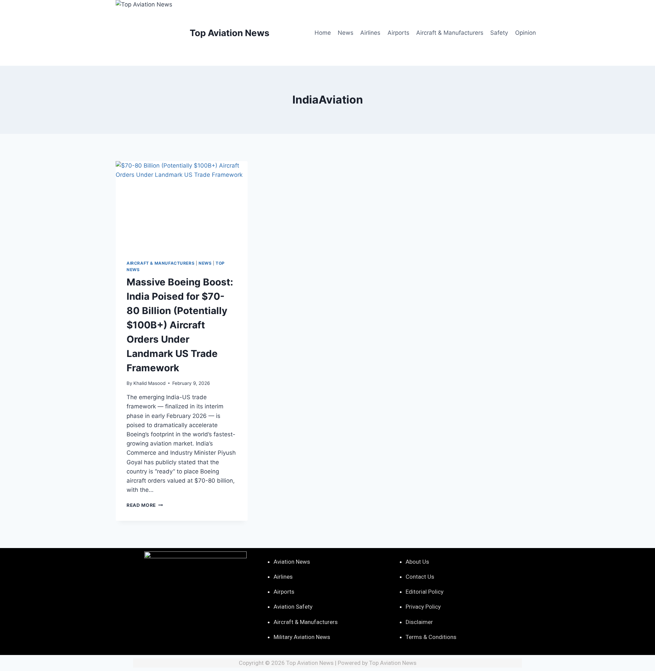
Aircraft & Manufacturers (449, 32)
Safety (499, 32)
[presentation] (182, 205)
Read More (145, 505)
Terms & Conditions (431, 637)
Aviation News (292, 561)
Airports (398, 32)
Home (323, 32)
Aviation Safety (293, 606)
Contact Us (420, 576)
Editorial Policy (424, 591)
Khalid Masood (149, 383)
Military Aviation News (302, 637)
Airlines (370, 32)
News (345, 32)
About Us (417, 561)
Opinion (525, 32)
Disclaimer (419, 622)
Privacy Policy (423, 606)
